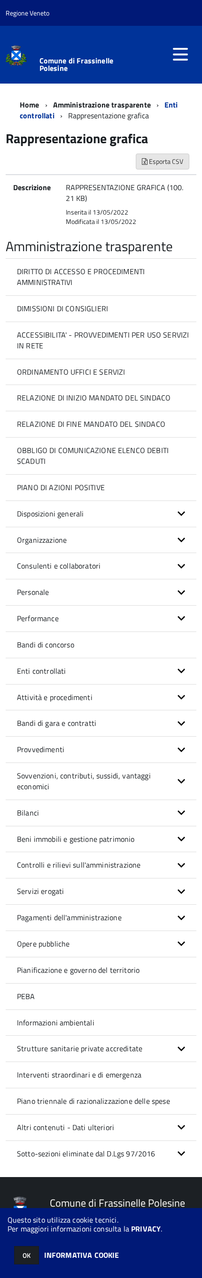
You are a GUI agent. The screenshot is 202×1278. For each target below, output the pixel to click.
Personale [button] (33, 592)
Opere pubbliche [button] (43, 943)
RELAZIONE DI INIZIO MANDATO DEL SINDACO (94, 397)
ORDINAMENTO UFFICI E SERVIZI (71, 371)
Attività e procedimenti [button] (55, 697)
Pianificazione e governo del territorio (78, 970)
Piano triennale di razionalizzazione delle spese (93, 1101)
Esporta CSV (165, 161)
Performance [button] (38, 618)
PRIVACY (146, 1228)
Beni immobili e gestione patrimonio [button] (76, 839)
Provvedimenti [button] (40, 749)
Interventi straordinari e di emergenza (79, 1074)
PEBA (26, 996)
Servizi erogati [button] (40, 891)
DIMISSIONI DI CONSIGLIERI (62, 308)
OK (27, 1255)
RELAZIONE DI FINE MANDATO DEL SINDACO (91, 424)
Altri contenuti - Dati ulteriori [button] (65, 1127)
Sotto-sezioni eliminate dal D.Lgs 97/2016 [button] (86, 1153)
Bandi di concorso (45, 644)
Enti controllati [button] (41, 671)
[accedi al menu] (180, 54)
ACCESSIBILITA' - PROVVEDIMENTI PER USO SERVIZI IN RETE (103, 340)
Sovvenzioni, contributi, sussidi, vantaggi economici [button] (84, 781)
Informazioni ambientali (55, 1022)
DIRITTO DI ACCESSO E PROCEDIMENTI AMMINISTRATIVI (81, 277)
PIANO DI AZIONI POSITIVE (61, 487)
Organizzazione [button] (42, 540)
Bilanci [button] (28, 812)
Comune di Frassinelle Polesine (76, 64)
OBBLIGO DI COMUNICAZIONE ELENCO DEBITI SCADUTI (93, 456)
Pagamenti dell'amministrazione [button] (69, 917)
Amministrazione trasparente (102, 104)
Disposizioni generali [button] (50, 513)
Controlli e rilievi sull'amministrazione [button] (78, 864)
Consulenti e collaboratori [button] (59, 565)
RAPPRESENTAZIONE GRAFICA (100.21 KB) (124, 193)
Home (29, 104)
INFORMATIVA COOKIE (81, 1255)
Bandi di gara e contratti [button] (56, 723)
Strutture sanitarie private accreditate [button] (79, 1048)
